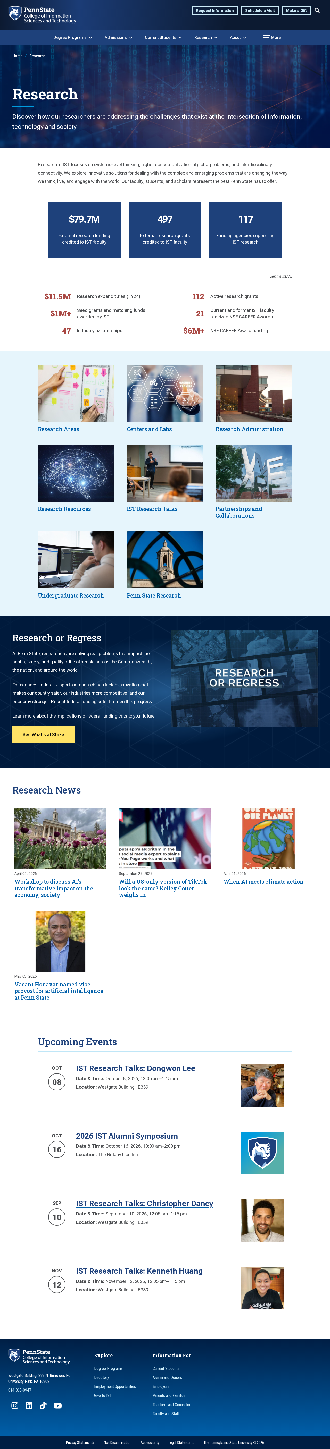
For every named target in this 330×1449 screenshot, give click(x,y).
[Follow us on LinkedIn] (30, 1407)
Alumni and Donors (167, 1377)
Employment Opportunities (115, 1386)
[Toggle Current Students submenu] (180, 37)
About (235, 37)
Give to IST (103, 1395)
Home (17, 56)
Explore (103, 1355)
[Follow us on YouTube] (58, 1407)
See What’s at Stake (43, 734)
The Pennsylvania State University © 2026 (234, 1443)
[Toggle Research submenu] (216, 37)
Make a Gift (296, 10)
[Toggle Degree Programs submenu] (90, 37)
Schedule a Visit (260, 10)
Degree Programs (70, 37)
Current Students (160, 37)
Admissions (116, 37)
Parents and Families (169, 1395)
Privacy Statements (80, 1443)
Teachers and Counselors (172, 1404)
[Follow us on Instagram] (15, 1407)
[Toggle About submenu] (244, 37)
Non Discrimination (117, 1443)
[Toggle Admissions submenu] (131, 37)
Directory (101, 1377)
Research (203, 37)
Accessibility (150, 1443)
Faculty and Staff (166, 1413)
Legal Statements (181, 1443)
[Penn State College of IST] (46, 15)
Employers (161, 1386)
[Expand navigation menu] (317, 10)
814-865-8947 (19, 1390)
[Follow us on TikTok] (44, 1407)
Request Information (215, 10)
